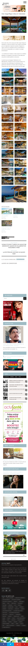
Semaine (12, 376)
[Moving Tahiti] (5, 2)
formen (4, 608)
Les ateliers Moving (11, 492)
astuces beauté (6, 599)
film (16, 606)
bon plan (14, 603)
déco (19, 605)
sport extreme (6, 623)
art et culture (10, 597)
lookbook (18, 614)
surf (13, 623)
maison (7, 238)
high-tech (10, 608)
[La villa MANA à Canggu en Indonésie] (18, 211)
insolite (17, 608)
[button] (7, 73)
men (22, 616)
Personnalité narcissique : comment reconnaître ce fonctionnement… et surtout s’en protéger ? (13, 472)
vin (3, 625)
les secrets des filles (14, 612)
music (13, 618)
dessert (10, 605)
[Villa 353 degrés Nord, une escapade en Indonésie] (7, 211)
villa (22, 623)
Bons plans (8, 353)
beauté (15, 601)
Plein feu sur (9, 323)
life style (5, 614)
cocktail (20, 603)
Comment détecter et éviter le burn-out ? (11, 495)
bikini (4, 603)
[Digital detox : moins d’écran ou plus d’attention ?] (13, 453)
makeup (9, 616)
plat (8, 619)
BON (8, 603)
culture (4, 605)
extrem (4, 606)
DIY (15, 605)
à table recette (6, 627)
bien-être (21, 601)
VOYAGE (18, 625)
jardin (22, 608)
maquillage (16, 616)
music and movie (20, 618)
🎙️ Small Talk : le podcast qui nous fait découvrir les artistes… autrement (13, 357)
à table (23, 625)
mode (4, 618)
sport (20, 621)
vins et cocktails (10, 625)
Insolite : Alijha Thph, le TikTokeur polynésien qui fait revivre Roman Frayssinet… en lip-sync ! (13, 344)
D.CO (5, 555)
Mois (16, 376)
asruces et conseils (19, 597)
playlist (13, 619)
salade (15, 621)
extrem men (10, 606)
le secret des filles (18, 610)
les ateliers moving (7, 610)
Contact (14, 635)
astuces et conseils (7, 601)
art (3, 597)
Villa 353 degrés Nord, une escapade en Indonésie (6, 216)
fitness (21, 606)
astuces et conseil (16, 599)
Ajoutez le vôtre (20, 259)
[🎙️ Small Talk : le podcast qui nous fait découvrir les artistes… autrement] (13, 364)
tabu (17, 623)
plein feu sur (21, 619)
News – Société (9, 445)
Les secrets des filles (12, 469)
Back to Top (13, 559)
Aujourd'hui (6, 376)
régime (10, 621)
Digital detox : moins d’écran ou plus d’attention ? (12, 459)
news (4, 619)
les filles (5, 612)
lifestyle (11, 614)
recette (4, 621)
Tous (20, 376)
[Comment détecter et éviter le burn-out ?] (13, 502)
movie (8, 618)
